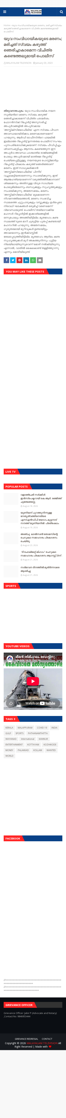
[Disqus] (33, 328)
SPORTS (19, 733)
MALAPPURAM (25, 727)
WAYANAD (11, 738)
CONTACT (47, 1038)
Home (7, 25)
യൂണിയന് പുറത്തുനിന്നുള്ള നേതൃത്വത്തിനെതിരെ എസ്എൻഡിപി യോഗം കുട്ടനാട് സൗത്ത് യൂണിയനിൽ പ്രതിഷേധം (40, 518)
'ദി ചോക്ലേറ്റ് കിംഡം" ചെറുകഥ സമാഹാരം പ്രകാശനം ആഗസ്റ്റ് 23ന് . (41, 553)
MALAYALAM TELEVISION (18, 62)
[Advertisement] (33, 615)
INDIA (54, 727)
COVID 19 (42, 727)
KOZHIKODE (50, 744)
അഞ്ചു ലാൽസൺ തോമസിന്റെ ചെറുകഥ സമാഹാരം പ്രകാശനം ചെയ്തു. (39, 537)
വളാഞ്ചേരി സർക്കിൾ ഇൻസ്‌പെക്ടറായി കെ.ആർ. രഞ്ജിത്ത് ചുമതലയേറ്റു (41, 498)
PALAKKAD (23, 750)
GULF (8, 733)
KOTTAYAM (33, 744)
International (27, 738)
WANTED (51, 750)
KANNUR (43, 738)
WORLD (9, 755)
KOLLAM (37, 750)
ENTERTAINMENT (14, 744)
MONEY (9, 750)
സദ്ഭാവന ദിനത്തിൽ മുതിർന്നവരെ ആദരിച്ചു (40, 569)
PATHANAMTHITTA (38, 733)
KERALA (9, 727)
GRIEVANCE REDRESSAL (26, 1038)
